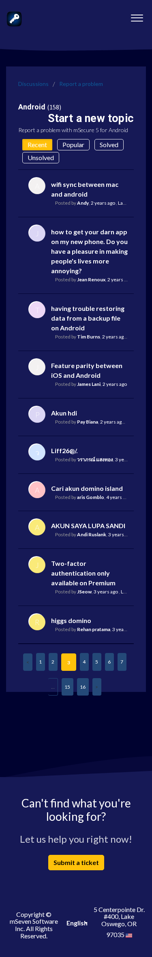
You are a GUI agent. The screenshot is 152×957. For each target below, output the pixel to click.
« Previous (27, 662)
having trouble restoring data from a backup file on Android (87, 318)
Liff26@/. (64, 450)
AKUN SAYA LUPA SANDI (88, 525)
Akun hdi (64, 413)
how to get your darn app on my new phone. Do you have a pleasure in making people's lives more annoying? (89, 251)
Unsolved (41, 157)
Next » (96, 687)
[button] (137, 16)
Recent (37, 144)
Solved (109, 144)
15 (67, 687)
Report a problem (81, 83)
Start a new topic (91, 118)
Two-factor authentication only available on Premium (83, 573)
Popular (73, 144)
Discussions (33, 83)
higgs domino (71, 620)
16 (83, 687)
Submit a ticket (76, 862)
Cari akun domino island (87, 488)
